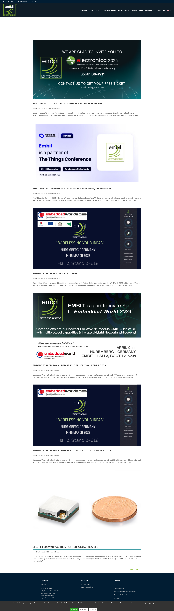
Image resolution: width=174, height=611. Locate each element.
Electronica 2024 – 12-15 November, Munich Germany (67, 103)
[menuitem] (169, 13)
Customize (83, 609)
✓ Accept (74, 609)
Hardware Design (119, 588)
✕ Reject (93, 609)
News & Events (137, 10)
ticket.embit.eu (51, 598)
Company (148, 10)
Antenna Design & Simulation (123, 595)
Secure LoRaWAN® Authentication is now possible (65, 547)
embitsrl (37, 108)
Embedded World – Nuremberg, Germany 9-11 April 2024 (69, 365)
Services (94, 10)
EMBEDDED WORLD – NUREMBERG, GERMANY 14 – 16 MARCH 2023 (72, 450)
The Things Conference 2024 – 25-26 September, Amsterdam (72, 188)
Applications (122, 10)
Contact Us (161, 10)
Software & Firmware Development (125, 591)
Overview (117, 585)
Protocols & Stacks (108, 10)
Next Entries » (135, 569)
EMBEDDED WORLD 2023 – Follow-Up (55, 273)
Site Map (117, 598)
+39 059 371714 (10, 2)
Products (83, 10)
